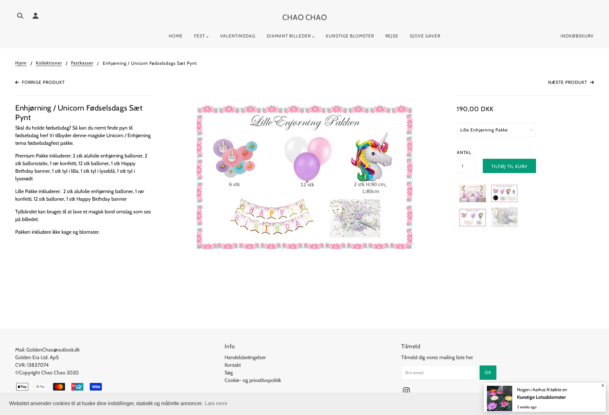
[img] (20, 16)
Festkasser (82, 63)
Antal (464, 152)
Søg (229, 373)
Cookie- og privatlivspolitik (253, 380)
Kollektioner (49, 63)
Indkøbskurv (577, 36)
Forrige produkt (43, 82)
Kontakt (233, 365)
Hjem (21, 63)
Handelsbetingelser (245, 357)
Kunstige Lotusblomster (541, 397)
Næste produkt (568, 82)
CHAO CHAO (304, 17)
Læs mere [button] (216, 403)
